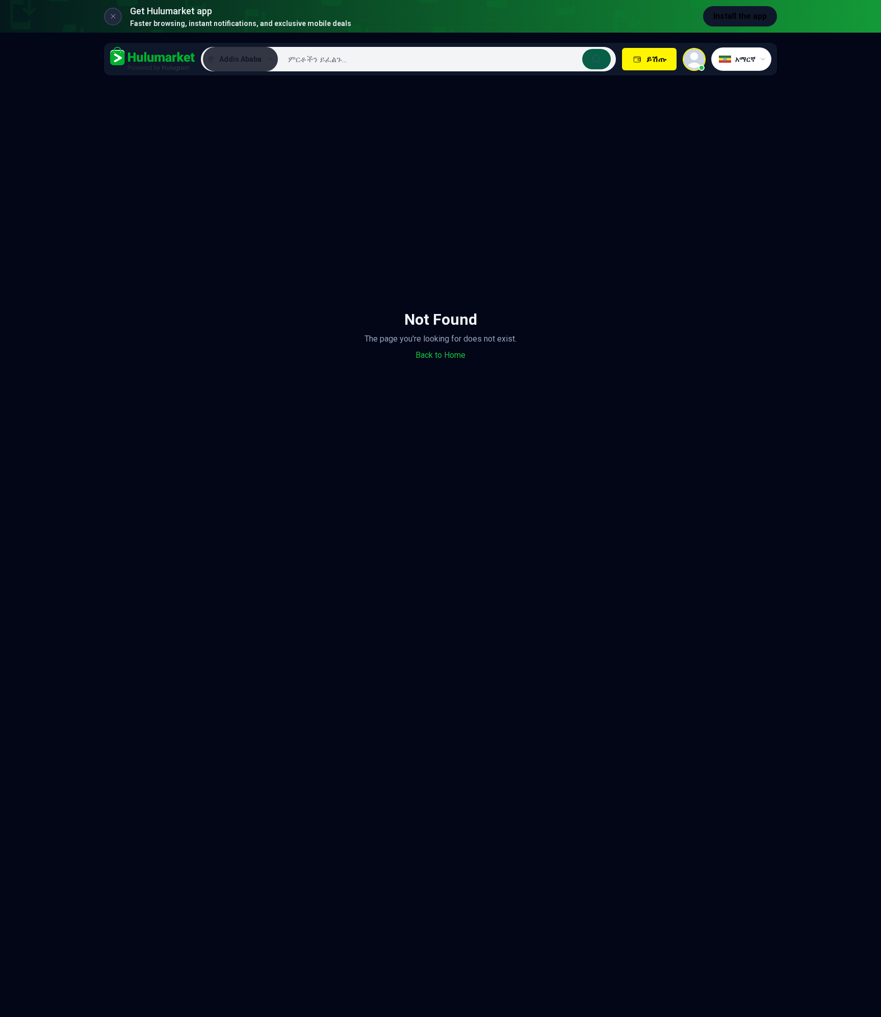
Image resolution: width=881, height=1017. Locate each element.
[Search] (596, 59)
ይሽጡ (656, 59)
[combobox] (446, 59)
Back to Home (440, 355)
